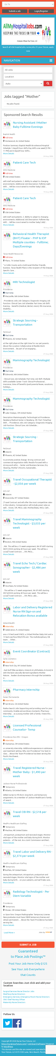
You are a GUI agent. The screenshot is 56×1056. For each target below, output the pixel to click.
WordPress (8, 1047)
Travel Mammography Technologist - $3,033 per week (29, 523)
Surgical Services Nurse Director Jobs (18, 991)
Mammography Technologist (31, 360)
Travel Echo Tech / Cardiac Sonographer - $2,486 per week (30, 567)
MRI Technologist (24, 282)
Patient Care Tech (24, 162)
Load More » (9, 932)
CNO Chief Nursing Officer (14, 999)
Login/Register (41, 11)
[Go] (48, 83)
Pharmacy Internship (26, 689)
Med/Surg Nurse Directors (14, 994)
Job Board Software (36, 1044)
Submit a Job (15, 11)
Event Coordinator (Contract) (31, 651)
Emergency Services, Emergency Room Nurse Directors (26, 997)
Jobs (41, 932)
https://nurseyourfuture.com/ (14, 1044)
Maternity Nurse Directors (14, 1002)
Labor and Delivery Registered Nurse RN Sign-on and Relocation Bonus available (32, 611)
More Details (8, 153)
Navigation (12, 60)
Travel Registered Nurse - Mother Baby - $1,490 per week (29, 772)
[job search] (48, 932)
